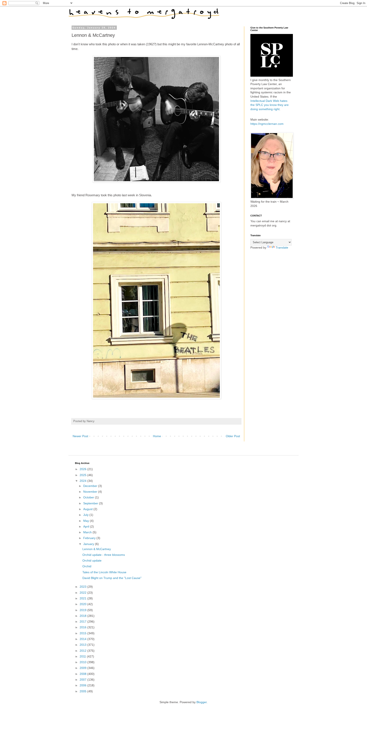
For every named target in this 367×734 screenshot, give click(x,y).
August (88, 509)
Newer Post (80, 436)
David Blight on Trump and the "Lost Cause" (111, 578)
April (86, 526)
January (89, 544)
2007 (83, 679)
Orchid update (92, 560)
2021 (83, 598)
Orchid (86, 566)
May (86, 520)
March (88, 532)
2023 (83, 586)
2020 (83, 604)
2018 (83, 615)
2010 (83, 662)
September (91, 503)
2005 (83, 691)
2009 (83, 668)
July (86, 514)
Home (157, 436)
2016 (83, 627)
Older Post (233, 436)
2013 (83, 644)
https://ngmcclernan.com (267, 123)
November (90, 491)
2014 (83, 639)
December (90, 486)
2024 (83, 480)
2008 (83, 674)
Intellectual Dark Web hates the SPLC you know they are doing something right (269, 105)
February (89, 538)
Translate (282, 247)
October (89, 497)
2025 (83, 475)
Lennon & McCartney (96, 549)
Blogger (201, 702)
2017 (83, 621)
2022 (83, 592)
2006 (83, 685)
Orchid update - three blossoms (103, 554)
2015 (83, 633)
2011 (83, 656)
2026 (83, 469)
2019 (83, 610)
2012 (83, 650)
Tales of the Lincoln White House (104, 572)
